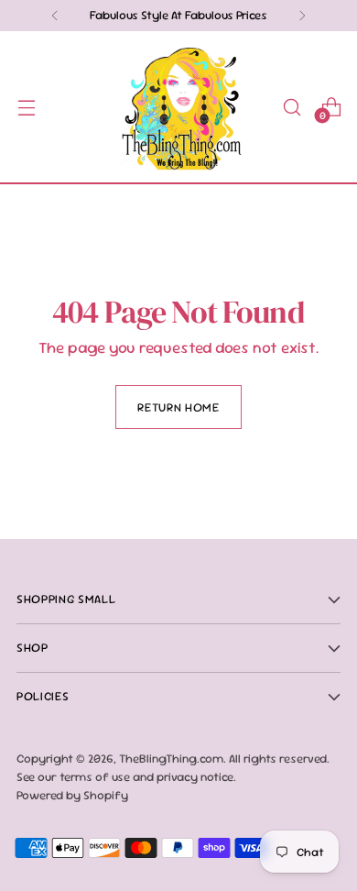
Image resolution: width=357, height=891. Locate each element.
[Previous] (55, 15)
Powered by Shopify (72, 795)
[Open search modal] (291, 107)
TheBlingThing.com (171, 758)
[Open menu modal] (26, 107)
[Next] (302, 15)
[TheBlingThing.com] (178, 106)
